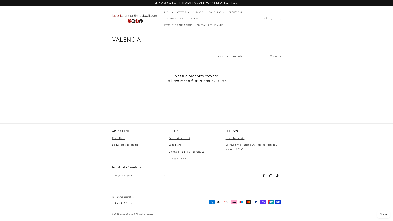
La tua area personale (125, 144)
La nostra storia (235, 138)
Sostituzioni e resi (179, 138)
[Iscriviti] (163, 175)
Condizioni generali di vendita (186, 151)
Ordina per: (224, 55)
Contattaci (118, 138)
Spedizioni (175, 144)
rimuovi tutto (215, 81)
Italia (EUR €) (121, 203)
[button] (168, 12)
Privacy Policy (177, 158)
